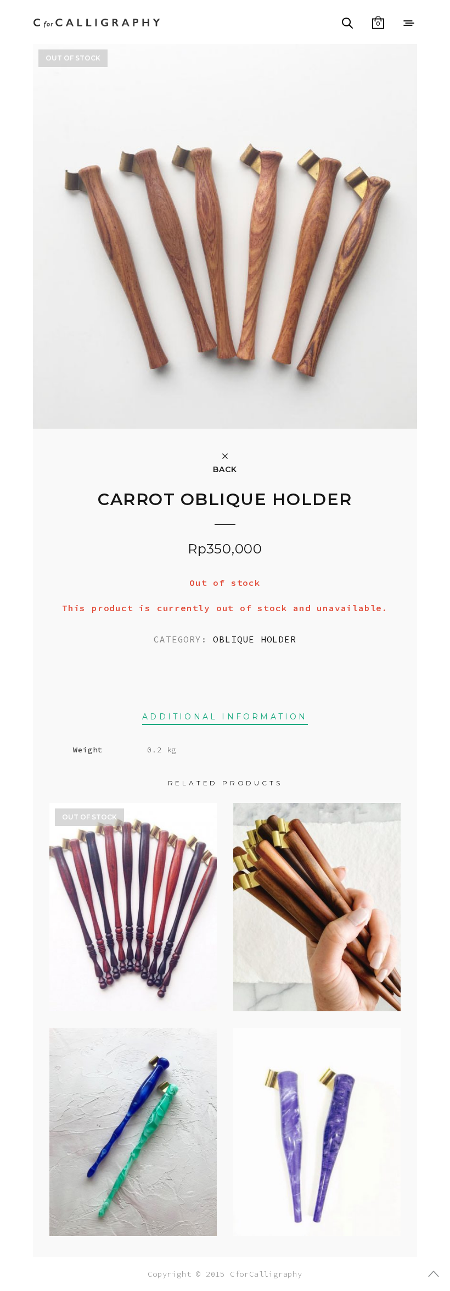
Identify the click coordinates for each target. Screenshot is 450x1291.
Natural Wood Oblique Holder (133, 897)
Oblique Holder (254, 639)
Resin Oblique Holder (317, 1122)
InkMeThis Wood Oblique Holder (317, 897)
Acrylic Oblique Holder (133, 1122)
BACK (225, 468)
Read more (133, 971)
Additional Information (224, 717)
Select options (133, 1189)
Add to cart (317, 971)
